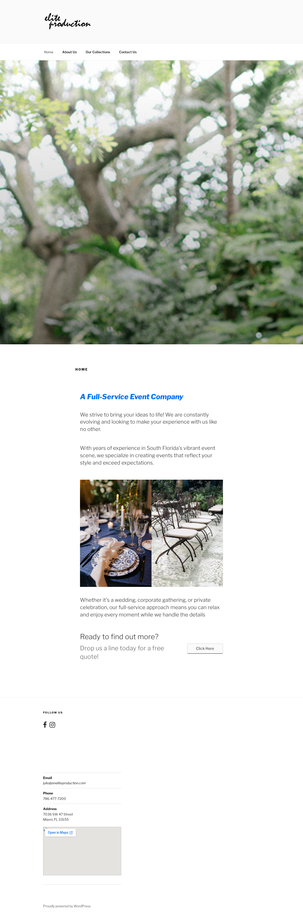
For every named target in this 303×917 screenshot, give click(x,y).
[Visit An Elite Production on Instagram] (52, 726)
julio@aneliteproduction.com (64, 783)
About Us (69, 52)
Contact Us (128, 52)
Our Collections (98, 52)
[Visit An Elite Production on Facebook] (45, 726)
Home (48, 52)
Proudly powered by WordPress (67, 906)
